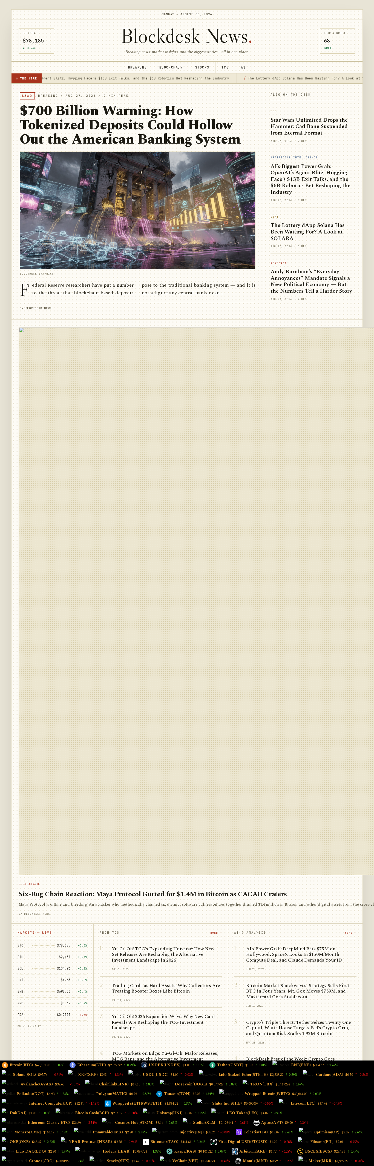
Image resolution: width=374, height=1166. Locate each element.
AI (243, 67)
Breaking (137, 67)
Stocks (202, 67)
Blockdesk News (187, 36)
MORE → (216, 932)
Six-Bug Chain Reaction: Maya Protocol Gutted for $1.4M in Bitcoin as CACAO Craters (153, 894)
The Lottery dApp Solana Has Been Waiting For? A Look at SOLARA (264, 78)
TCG (225, 67)
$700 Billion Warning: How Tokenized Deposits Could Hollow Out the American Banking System (130, 125)
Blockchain (171, 67)
